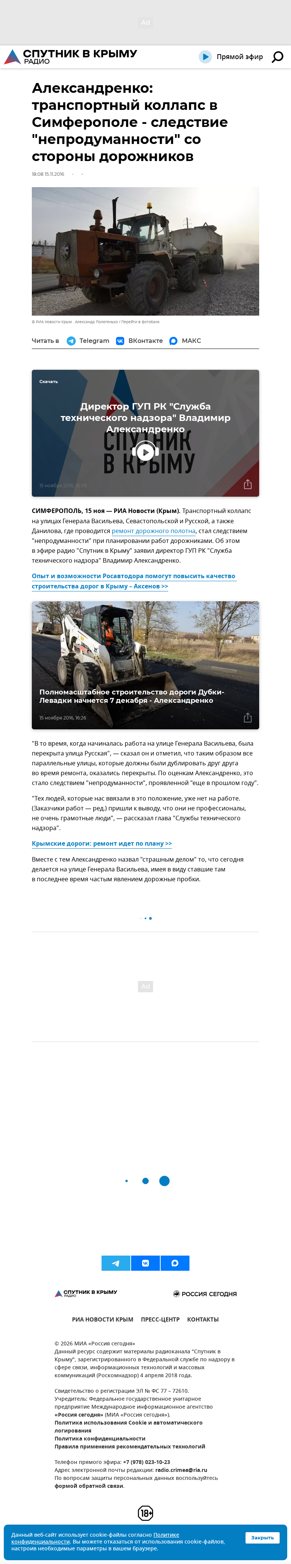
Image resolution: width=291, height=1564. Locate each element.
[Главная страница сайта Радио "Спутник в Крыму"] (71, 56)
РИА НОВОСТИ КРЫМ (102, 1320)
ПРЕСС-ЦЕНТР (160, 1320)
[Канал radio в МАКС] (175, 1263)
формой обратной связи (89, 1486)
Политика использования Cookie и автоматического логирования (129, 1427)
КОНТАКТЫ (203, 1320)
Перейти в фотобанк (140, 322)
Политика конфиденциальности (100, 1439)
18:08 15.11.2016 (48, 174)
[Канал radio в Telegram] (116, 1263)
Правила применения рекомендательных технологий (130, 1447)
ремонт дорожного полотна (154, 531)
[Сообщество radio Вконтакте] (145, 1263)
